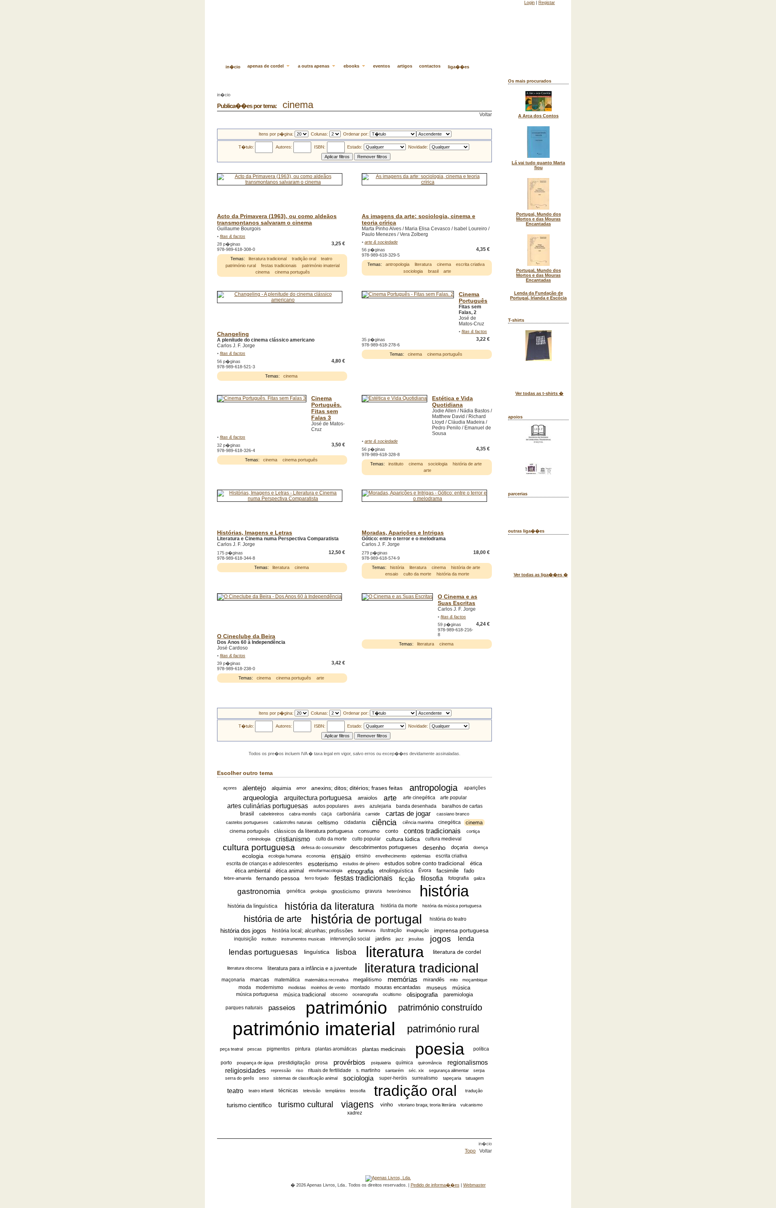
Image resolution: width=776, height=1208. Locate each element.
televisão (312, 1090)
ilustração (391, 930)
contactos (430, 66)
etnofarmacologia (325, 870)
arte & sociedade (381, 242)
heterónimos (399, 891)
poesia (439, 1049)
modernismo (269, 987)
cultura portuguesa (259, 847)
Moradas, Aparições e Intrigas (403, 532)
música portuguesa (257, 994)
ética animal (290, 871)
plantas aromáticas (336, 1049)
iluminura (366, 930)
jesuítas (416, 938)
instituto (395, 463)
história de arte (467, 463)
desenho (434, 847)
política (481, 1049)
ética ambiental (252, 871)
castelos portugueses (247, 822)
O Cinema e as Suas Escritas (457, 599)
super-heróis (393, 1078)
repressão (281, 1070)
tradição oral (304, 258)
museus (436, 987)
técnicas (288, 1091)
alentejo (254, 788)
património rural (241, 265)
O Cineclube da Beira (246, 636)
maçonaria (233, 980)
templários (335, 1090)
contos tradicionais (432, 831)
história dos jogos (243, 930)
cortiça (473, 831)
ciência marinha (418, 822)
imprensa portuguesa (461, 930)
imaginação (418, 930)
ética (476, 863)
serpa (479, 1070)
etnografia (360, 870)
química (404, 1063)
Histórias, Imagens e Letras (254, 532)
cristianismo (293, 838)
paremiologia (458, 994)
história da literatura (329, 905)
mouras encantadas (398, 988)
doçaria (459, 848)
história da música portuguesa (451, 906)
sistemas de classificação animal (305, 1078)
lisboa (346, 952)
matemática (287, 980)
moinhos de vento (328, 987)
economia (315, 855)
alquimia (281, 788)
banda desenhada (416, 806)
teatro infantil (261, 1090)
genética (296, 891)
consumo (369, 831)
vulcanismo (471, 1104)
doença (480, 847)
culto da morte (417, 573)
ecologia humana (285, 855)
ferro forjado (317, 878)
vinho (386, 1105)
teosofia (357, 1090)
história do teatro (448, 919)
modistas (297, 987)
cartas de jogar (408, 813)
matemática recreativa (326, 979)
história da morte (452, 573)
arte (447, 271)
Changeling (233, 334)
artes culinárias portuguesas (267, 806)
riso (299, 1070)
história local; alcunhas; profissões (312, 931)
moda (244, 987)
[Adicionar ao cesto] (346, 243)
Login (529, 2)
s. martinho (368, 1070)
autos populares (331, 806)
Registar (546, 2)
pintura (302, 1049)
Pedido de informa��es (435, 1185)
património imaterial (321, 265)
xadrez (354, 1113)
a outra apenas (314, 66)
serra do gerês (239, 1078)
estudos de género (361, 863)
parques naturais (244, 1008)
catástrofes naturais (292, 822)
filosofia (432, 878)
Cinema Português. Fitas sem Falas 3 (326, 408)
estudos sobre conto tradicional (424, 863)
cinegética (449, 822)
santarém (394, 1070)
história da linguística (252, 906)
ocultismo (392, 994)
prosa (321, 1063)
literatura (423, 264)
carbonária (349, 814)
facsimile (447, 871)
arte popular (453, 798)
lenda (466, 938)
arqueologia (260, 798)
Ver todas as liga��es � (541, 574)
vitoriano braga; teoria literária (427, 1104)
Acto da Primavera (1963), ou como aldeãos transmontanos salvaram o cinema (277, 219)
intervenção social (350, 939)
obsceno (339, 994)
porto (226, 1063)
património (346, 1007)
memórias (403, 979)
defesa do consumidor (323, 847)
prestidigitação (294, 1063)
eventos (381, 66)
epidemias (421, 855)
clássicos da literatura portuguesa (313, 831)
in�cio (233, 66)
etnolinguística (396, 871)
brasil (433, 271)
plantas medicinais (384, 1049)
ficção (407, 878)
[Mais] (346, 252)
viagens (357, 1104)
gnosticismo (345, 891)
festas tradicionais (279, 265)
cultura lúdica (403, 839)
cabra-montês (302, 813)
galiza (479, 878)
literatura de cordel (457, 952)
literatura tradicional (268, 258)
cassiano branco (452, 813)
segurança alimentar (449, 1070)
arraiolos (367, 798)
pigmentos (278, 1049)
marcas (259, 980)
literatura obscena (244, 968)
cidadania (355, 822)
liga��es (458, 66)
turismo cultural (305, 1104)
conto (391, 831)
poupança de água (255, 1062)
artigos (404, 66)
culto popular (366, 839)
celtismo (327, 822)
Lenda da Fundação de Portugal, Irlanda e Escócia (538, 295)
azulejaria (380, 806)
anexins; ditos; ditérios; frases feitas (357, 788)
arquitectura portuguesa (318, 797)
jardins (383, 939)
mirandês (434, 980)
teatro (326, 258)
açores (230, 788)
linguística (316, 952)
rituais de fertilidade (329, 1070)
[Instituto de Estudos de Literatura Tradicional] (538, 441)
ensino (363, 856)
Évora (424, 871)
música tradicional (304, 994)
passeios (281, 1007)
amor (301, 788)
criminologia (258, 838)
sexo (264, 1078)
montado (360, 987)
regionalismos (467, 1062)
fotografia (458, 878)
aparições (475, 788)
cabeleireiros (271, 813)
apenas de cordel (266, 66)
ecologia (253, 856)
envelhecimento (390, 855)
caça (326, 814)
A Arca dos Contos (538, 115)
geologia (318, 891)
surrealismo (425, 1078)
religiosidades (245, 1070)
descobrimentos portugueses (384, 848)
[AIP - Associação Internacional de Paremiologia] (538, 473)
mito (454, 979)
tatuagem (475, 1078)
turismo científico (249, 1104)
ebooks (352, 66)
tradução (474, 1090)
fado (469, 871)
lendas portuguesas (263, 952)
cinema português (292, 272)
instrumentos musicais (303, 938)
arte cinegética (419, 798)
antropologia (397, 264)
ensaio (391, 573)
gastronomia (258, 891)
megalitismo (367, 980)
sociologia (413, 271)
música (461, 987)
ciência (384, 822)
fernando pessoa (277, 878)
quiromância (430, 1062)
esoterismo (322, 863)
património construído (440, 1007)
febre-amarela (237, 878)
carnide (372, 813)
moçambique (474, 979)
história (397, 567)
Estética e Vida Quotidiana (452, 401)
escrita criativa (470, 264)
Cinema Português (473, 297)
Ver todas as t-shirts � (539, 393)
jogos (440, 938)
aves (359, 806)
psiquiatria (381, 1062)
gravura (373, 891)
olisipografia (422, 994)
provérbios (349, 1062)
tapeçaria (452, 1078)
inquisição (245, 939)
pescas (254, 1049)
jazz (400, 938)
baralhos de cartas (462, 806)
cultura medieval (443, 839)
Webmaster (474, 1185)
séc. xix (416, 1070)
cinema (262, 272)
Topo (470, 1151)
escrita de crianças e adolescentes (264, 863)
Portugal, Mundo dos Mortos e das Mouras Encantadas (538, 219)
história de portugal (366, 919)
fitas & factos (232, 236)
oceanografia (365, 994)
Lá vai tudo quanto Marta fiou (538, 165)
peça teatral (231, 1049)
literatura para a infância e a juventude (312, 968)
